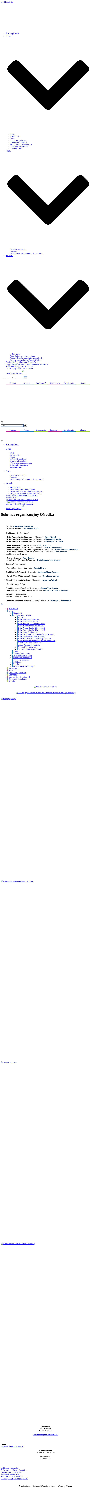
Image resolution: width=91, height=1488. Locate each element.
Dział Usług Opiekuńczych (28, 632)
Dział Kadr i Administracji (28, 622)
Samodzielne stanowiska (27, 647)
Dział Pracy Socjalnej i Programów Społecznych (36, 634)
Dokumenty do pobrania (18, 679)
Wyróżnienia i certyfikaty (22, 656)
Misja (12, 134)
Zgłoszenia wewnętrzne (19, 146)
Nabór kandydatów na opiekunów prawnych (26, 253)
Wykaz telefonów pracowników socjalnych (26, 358)
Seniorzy (27, 383)
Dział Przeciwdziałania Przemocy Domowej (34, 639)
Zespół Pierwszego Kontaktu (29, 645)
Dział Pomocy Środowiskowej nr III (31, 630)
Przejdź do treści (7, 2)
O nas (11, 611)
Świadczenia (69, 383)
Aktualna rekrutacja (17, 249)
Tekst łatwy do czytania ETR (12, 1476)
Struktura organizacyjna (22, 615)
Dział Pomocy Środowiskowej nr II (31, 628)
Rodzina (13, 383)
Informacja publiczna (18, 140)
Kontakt (12, 681)
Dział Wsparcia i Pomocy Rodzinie (31, 636)
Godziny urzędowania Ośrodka (45, 1435)
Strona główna (12, 33)
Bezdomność (41, 383)
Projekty (16, 664)
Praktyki (13, 251)
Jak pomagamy (16, 148)
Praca (11, 670)
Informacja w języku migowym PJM (14, 1479)
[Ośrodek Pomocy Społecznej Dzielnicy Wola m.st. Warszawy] (24, 29)
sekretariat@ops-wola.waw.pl (12, 1446)
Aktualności (13, 609)
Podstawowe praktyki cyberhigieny (14, 1470)
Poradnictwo (55, 383)
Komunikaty (15, 136)
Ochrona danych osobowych (21, 144)
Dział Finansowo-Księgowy (28, 619)
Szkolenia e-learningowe (22, 658)
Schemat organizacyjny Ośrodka (30, 649)
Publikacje (17, 662)
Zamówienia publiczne (18, 142)
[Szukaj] (25, 377)
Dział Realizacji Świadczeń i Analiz (31, 624)
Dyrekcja (21, 617)
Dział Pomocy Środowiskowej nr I (31, 626)
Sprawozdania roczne (21, 653)
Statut (12, 138)
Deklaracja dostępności (9, 1468)
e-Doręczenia (15, 354)
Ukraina (83, 383)
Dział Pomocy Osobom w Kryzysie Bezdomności (36, 641)
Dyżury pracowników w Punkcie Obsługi (25, 360)
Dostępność (13, 675)
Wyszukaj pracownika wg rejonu (22, 356)
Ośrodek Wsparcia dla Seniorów (30, 643)
